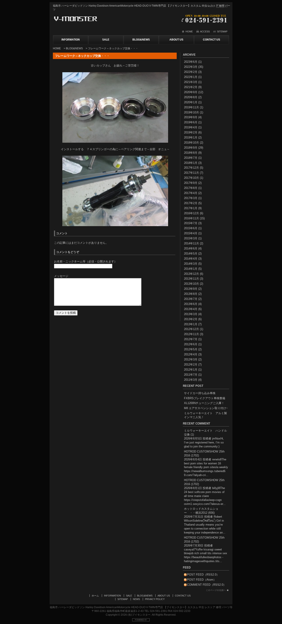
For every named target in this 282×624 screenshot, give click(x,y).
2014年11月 (191, 243)
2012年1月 (190, 369)
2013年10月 (191, 283)
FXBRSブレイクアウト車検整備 (204, 398)
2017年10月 (191, 177)
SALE (105, 39)
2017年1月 (190, 208)
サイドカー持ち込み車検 (199, 393)
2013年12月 (191, 273)
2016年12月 (191, 213)
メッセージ (61, 276)
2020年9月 (190, 92)
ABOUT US (176, 39)
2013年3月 (190, 314)
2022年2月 (190, 72)
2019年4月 (190, 127)
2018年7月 (190, 157)
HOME (189, 31)
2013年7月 (190, 299)
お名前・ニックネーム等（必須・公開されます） (85, 261)
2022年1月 (190, 77)
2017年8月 (190, 188)
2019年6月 (190, 122)
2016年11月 (191, 218)
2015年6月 (190, 228)
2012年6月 (190, 344)
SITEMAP (222, 31)
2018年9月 (190, 147)
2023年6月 (190, 61)
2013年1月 (190, 324)
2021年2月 (190, 87)
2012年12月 (191, 329)
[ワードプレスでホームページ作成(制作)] (141, 621)
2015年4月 (190, 233)
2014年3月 (190, 263)
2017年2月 (190, 203)
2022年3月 (190, 66)
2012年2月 (190, 364)
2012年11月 (191, 334)
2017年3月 (190, 198)
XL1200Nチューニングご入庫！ (204, 403)
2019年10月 (191, 112)
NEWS (136, 599)
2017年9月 (190, 183)
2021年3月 (190, 82)
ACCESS (205, 31)
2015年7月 (190, 223)
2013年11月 (191, 278)
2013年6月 (190, 304)
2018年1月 (190, 162)
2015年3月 (190, 238)
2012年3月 (190, 359)
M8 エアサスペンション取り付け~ (206, 408)
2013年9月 (190, 288)
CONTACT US (211, 39)
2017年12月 (191, 167)
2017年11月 (191, 172)
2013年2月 (190, 319)
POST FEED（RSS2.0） (203, 574)
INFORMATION (70, 39)
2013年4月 (190, 309)
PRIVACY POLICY (155, 599)
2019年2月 (190, 132)
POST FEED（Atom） (201, 579)
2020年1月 (190, 102)
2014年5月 (190, 253)
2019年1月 (190, 137)
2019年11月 (191, 107)
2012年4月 (190, 354)
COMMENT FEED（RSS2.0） (206, 584)
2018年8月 (190, 152)
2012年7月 (190, 339)
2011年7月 (190, 374)
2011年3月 (190, 379)
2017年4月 (190, 193)
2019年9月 (190, 117)
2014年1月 (190, 268)
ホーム (95, 595)
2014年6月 (190, 248)
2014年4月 (190, 258)
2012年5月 (190, 349)
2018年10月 (191, 142)
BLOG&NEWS (141, 39)
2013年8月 (190, 293)
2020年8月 (190, 97)
